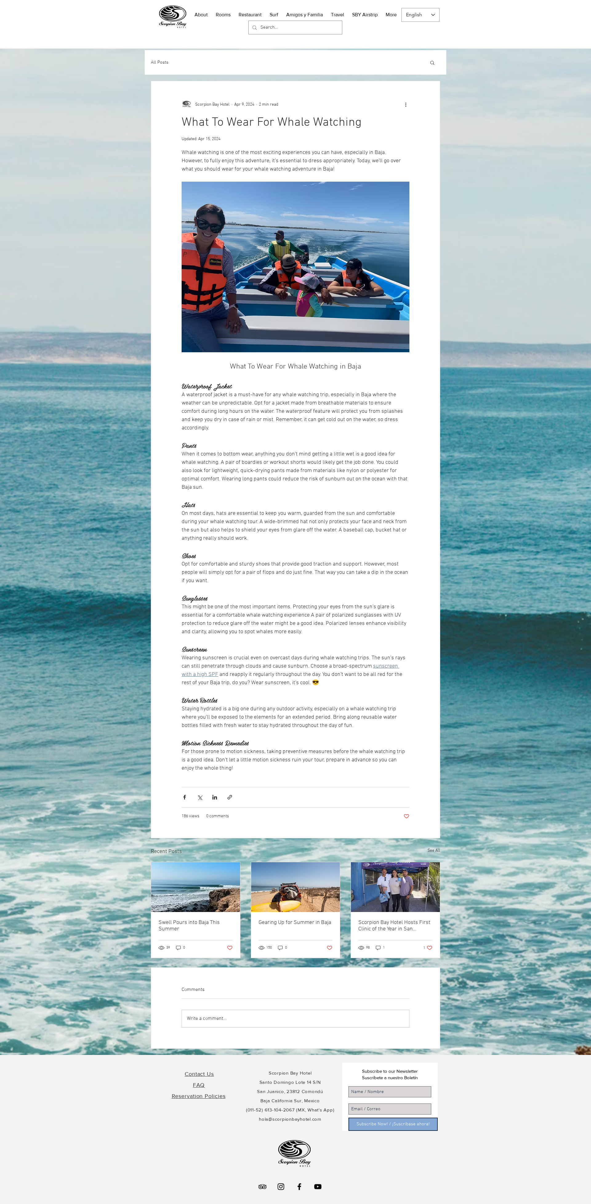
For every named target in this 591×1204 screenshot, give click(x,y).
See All (434, 850)
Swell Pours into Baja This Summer (189, 925)
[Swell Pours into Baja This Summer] (195, 887)
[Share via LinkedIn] (215, 797)
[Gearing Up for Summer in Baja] (295, 887)
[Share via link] (230, 797)
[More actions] (405, 104)
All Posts (159, 62)
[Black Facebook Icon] (299, 1186)
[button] (337, 12)
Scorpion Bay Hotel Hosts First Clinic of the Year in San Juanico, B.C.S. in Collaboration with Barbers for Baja (394, 925)
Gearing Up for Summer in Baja (295, 922)
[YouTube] (317, 1186)
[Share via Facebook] (184, 797)
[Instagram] (280, 1186)
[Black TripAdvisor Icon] (262, 1186)
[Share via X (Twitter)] (200, 797)
